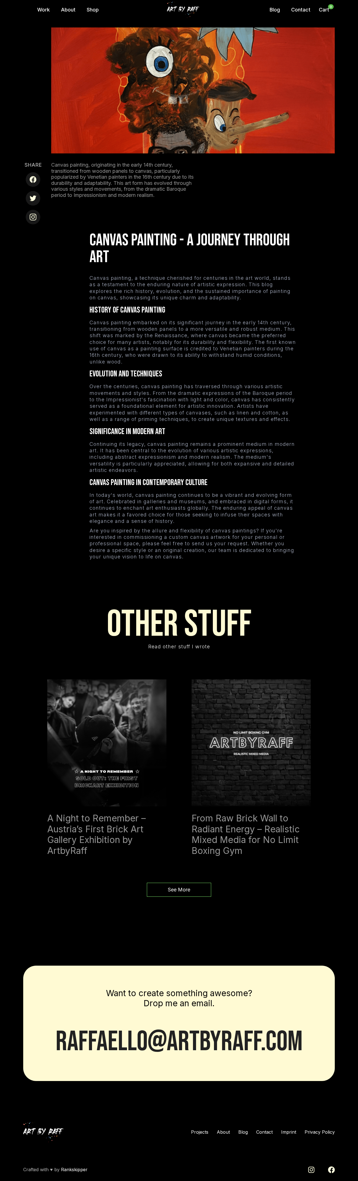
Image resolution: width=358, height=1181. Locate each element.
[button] (324, 10)
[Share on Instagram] (33, 217)
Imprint (288, 1132)
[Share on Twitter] (33, 198)
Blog (243, 1132)
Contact (264, 1132)
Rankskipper (74, 1169)
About (223, 1132)
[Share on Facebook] (33, 179)
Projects (199, 1132)
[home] (184, 9)
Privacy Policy (320, 1132)
